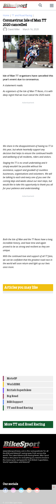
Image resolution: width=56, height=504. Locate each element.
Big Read (12, 396)
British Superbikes (19, 390)
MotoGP (12, 378)
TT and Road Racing (22, 15)
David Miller (14, 29)
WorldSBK (13, 384)
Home (6, 15)
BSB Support (15, 402)
